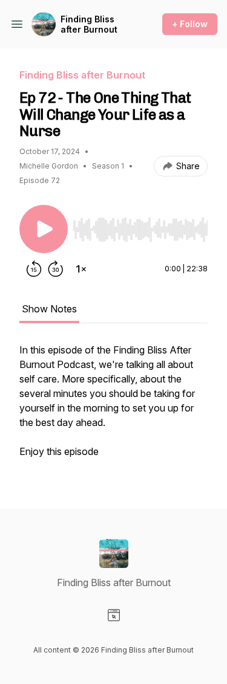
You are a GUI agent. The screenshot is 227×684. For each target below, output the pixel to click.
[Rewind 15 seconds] (33, 268)
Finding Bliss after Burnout (89, 24)
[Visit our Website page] (114, 615)
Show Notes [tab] (49, 309)
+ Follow (190, 24)
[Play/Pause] (43, 229)
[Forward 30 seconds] (55, 268)
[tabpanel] (113, 407)
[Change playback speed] (81, 268)
